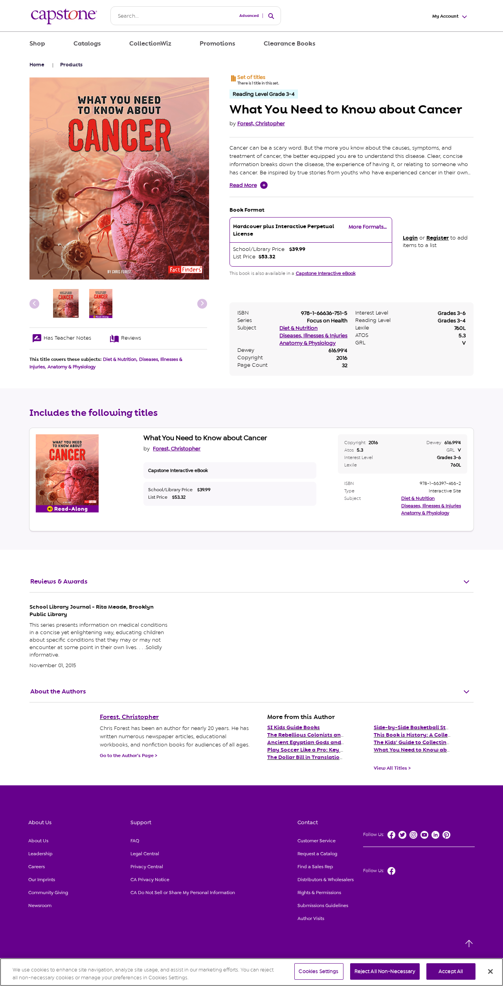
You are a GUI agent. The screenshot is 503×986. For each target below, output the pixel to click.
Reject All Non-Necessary (384, 971)
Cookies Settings (318, 971)
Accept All (451, 971)
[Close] (490, 971)
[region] (251, 972)
